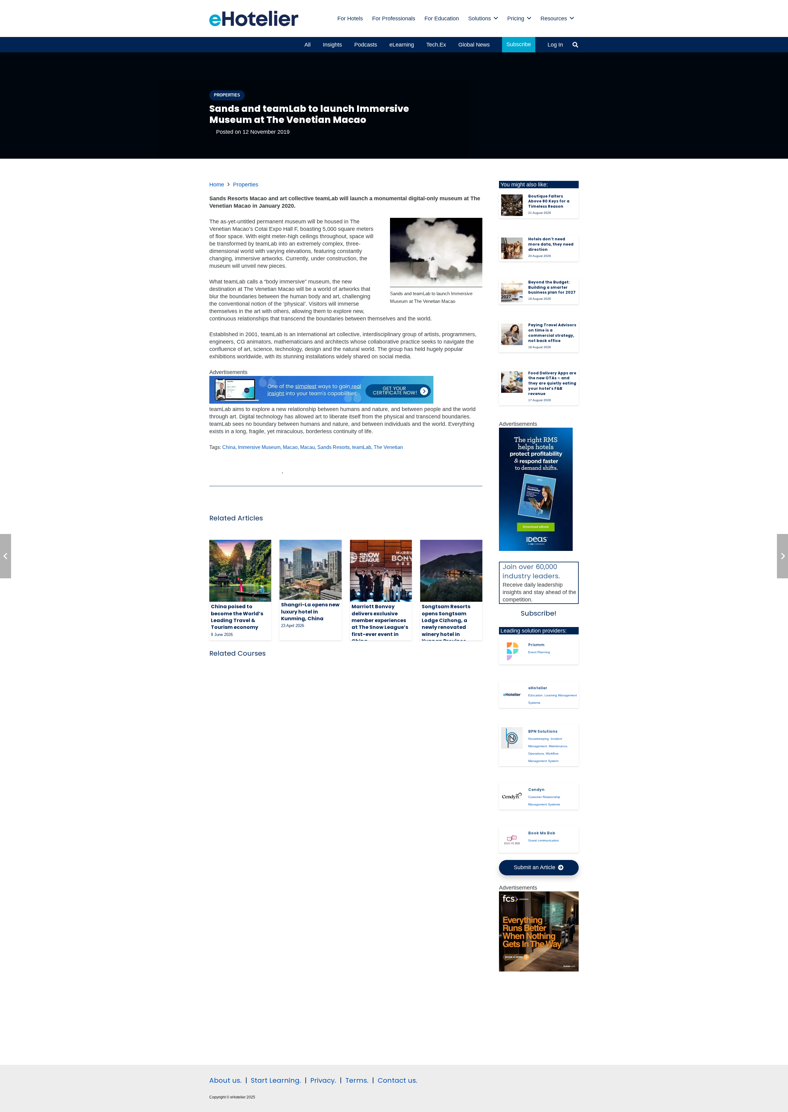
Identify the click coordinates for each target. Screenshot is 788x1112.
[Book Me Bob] (512, 839)
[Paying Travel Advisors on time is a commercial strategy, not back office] (512, 334)
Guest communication (543, 840)
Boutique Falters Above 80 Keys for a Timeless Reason (548, 201)
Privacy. (323, 1080)
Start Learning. (275, 1080)
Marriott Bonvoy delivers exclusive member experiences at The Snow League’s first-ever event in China (380, 624)
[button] (496, 18)
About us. (225, 1080)
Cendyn (536, 789)
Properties (245, 184)
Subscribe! (539, 613)
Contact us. (397, 1080)
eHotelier (537, 687)
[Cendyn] (512, 796)
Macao (290, 447)
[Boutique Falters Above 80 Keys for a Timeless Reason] (512, 205)
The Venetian (388, 447)
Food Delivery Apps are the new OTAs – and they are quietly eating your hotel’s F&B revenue (552, 383)
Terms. (356, 1080)
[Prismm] (512, 651)
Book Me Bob (541, 833)
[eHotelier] (512, 694)
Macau (307, 447)
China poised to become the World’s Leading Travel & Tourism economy (237, 617)
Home (216, 184)
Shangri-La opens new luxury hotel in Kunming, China (310, 611)
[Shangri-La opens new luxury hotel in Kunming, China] (310, 570)
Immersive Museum (259, 447)
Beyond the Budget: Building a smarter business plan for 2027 (552, 287)
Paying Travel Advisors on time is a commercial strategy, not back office (552, 332)
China (228, 447)
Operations (536, 753)
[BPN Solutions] (512, 738)
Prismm (536, 644)
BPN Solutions (542, 731)
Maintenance (558, 746)
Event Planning (539, 652)
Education (535, 695)
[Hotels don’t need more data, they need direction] (512, 248)
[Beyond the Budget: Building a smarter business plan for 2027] (512, 291)
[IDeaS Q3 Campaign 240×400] (536, 549)
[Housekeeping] (539, 970)
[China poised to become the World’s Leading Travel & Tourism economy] (240, 571)
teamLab (361, 447)
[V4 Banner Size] (321, 402)
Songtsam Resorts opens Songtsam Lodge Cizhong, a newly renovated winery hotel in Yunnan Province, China (446, 627)
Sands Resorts (333, 447)
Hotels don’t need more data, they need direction (550, 244)
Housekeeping (538, 738)
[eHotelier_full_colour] (253, 18)
